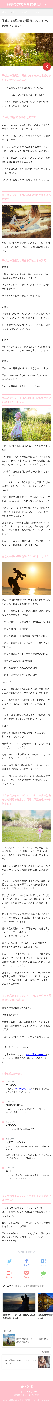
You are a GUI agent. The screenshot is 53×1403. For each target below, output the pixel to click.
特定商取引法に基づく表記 (26, 1395)
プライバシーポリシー (26, 1391)
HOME (28, 1386)
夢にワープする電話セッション (29, 1285)
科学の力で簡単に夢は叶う (27, 4)
